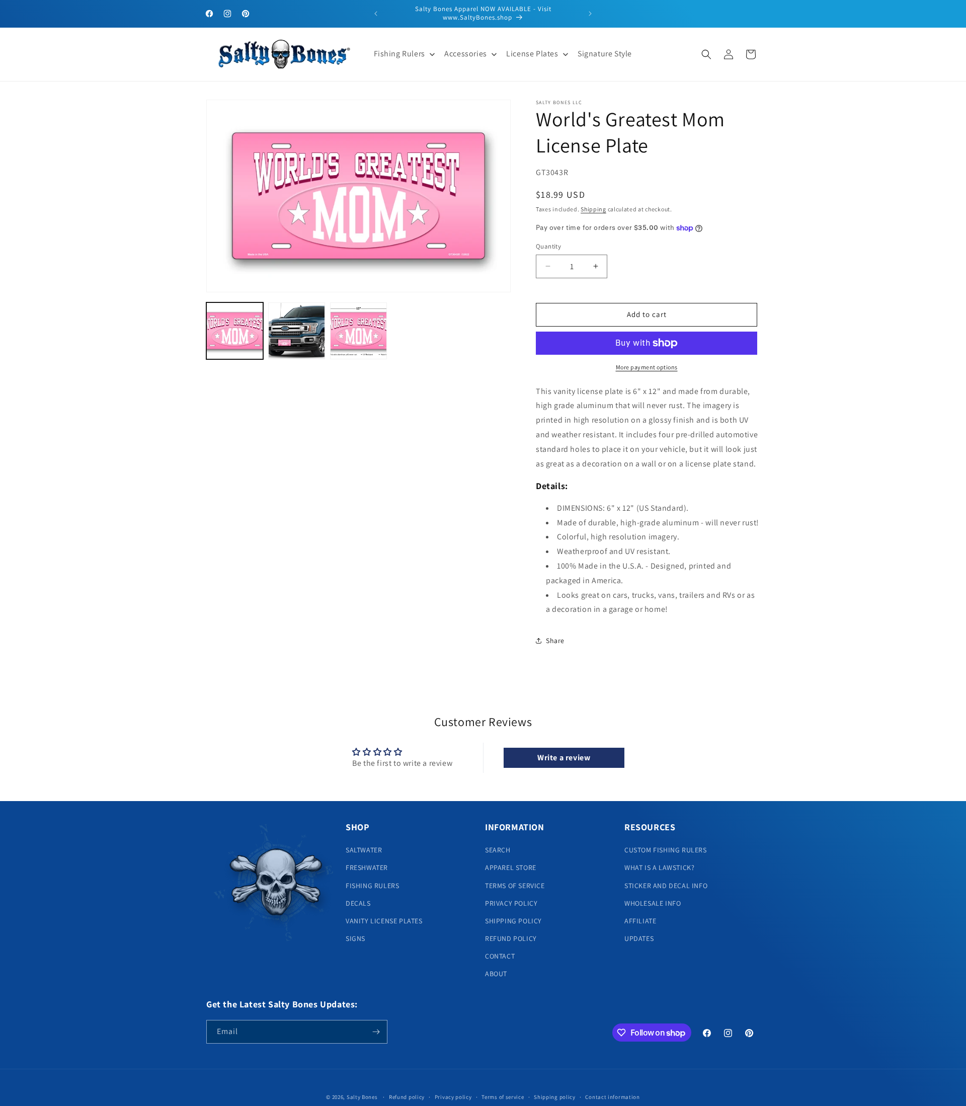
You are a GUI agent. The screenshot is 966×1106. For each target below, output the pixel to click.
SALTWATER (364, 849)
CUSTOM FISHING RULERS (665, 849)
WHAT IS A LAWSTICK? (659, 867)
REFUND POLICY (511, 938)
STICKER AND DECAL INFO (665, 885)
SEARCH (498, 849)
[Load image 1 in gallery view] (234, 330)
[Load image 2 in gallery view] (296, 330)
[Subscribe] (376, 1032)
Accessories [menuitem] (465, 53)
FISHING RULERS (372, 885)
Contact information (612, 1096)
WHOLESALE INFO (652, 903)
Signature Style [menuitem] (605, 53)
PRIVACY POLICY (511, 903)
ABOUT (496, 973)
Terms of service (502, 1096)
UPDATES (639, 938)
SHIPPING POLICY (513, 920)
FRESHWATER (367, 867)
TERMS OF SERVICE (515, 885)
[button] (706, 54)
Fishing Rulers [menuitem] (399, 53)
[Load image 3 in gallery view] (358, 330)
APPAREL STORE (510, 867)
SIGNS (355, 938)
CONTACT (500, 956)
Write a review (563, 757)
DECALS (358, 903)
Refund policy (407, 1096)
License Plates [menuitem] (532, 53)
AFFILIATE (640, 920)
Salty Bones (362, 1096)
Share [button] (555, 640)
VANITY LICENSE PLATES (384, 920)
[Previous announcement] (376, 13)
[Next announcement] (590, 13)
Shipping (593, 209)
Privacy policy (453, 1096)
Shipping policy (555, 1096)
